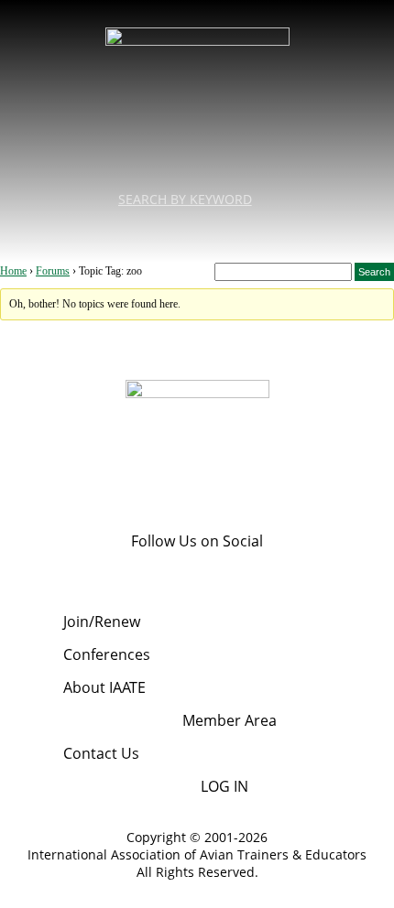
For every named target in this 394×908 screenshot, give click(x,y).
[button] (197, 232)
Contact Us (101, 753)
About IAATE (104, 687)
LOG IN (224, 786)
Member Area (229, 720)
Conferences (106, 654)
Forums (53, 271)
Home (13, 271)
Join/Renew (101, 621)
